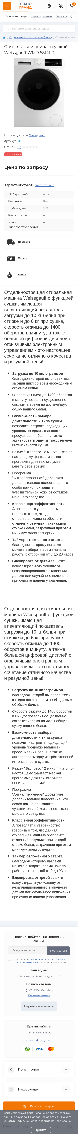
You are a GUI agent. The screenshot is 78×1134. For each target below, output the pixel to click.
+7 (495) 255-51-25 (41, 990)
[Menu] (7, 6)
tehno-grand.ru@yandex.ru (39, 1040)
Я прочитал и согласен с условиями (41, 961)
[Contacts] (60, 6)
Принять (41, 1130)
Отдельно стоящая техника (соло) (30, 37)
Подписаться (58, 950)
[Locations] (49, 6)
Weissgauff (37, 135)
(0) (19, 147)
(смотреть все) (44, 185)
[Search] (7, 29)
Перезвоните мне (39, 995)
